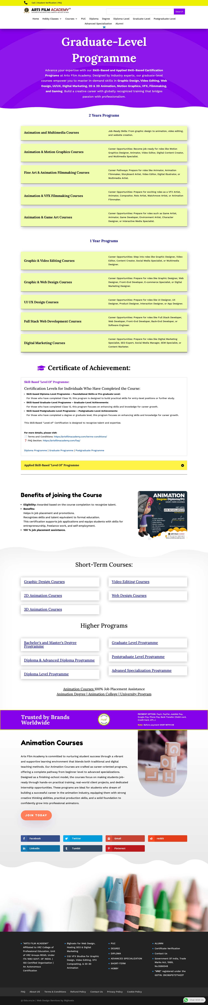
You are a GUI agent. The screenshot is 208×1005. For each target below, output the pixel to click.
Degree (106, 19)
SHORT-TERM (118, 963)
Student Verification (46, 3)
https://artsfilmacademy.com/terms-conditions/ (80, 436)
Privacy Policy (115, 991)
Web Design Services (48, 1000)
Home (35, 19)
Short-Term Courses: (104, 564)
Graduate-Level (141, 19)
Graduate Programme (61, 450)
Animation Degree (71, 694)
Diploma (93, 19)
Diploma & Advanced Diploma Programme (59, 660)
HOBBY (114, 968)
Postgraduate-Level (165, 19)
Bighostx (72, 943)
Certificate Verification (167, 948)
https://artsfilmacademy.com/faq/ (61, 440)
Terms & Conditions (55, 991)
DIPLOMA (116, 953)
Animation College (102, 694)
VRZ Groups (32, 955)
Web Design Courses (129, 595)
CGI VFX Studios (76, 956)
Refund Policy (78, 991)
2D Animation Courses (43, 595)
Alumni (119, 23)
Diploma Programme (35, 450)
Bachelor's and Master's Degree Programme (50, 644)
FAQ (60, 3)
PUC (83, 19)
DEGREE (115, 948)
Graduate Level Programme (135, 642)
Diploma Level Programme (46, 674)
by (62, 1000)
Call (33, 3)
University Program (135, 694)
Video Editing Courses (130, 581)
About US (35, 991)
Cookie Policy (134, 991)
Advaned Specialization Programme (142, 670)
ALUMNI (159, 943)
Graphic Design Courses (44, 581)
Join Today (36, 815)
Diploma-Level (121, 19)
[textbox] (104, 426)
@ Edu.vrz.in (28, 1000)
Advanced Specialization (98, 23)
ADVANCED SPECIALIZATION (126, 958)
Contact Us (161, 953)
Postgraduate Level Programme (138, 656)
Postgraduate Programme (90, 450)
